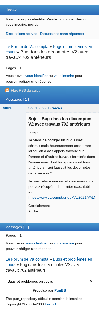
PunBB (60, 290)
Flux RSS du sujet (25, 90)
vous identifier (36, 76)
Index (12, 9)
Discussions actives (21, 34)
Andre (7, 108)
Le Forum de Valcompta (27, 46)
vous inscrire (64, 76)
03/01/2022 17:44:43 (45, 108)
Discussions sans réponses (62, 34)
